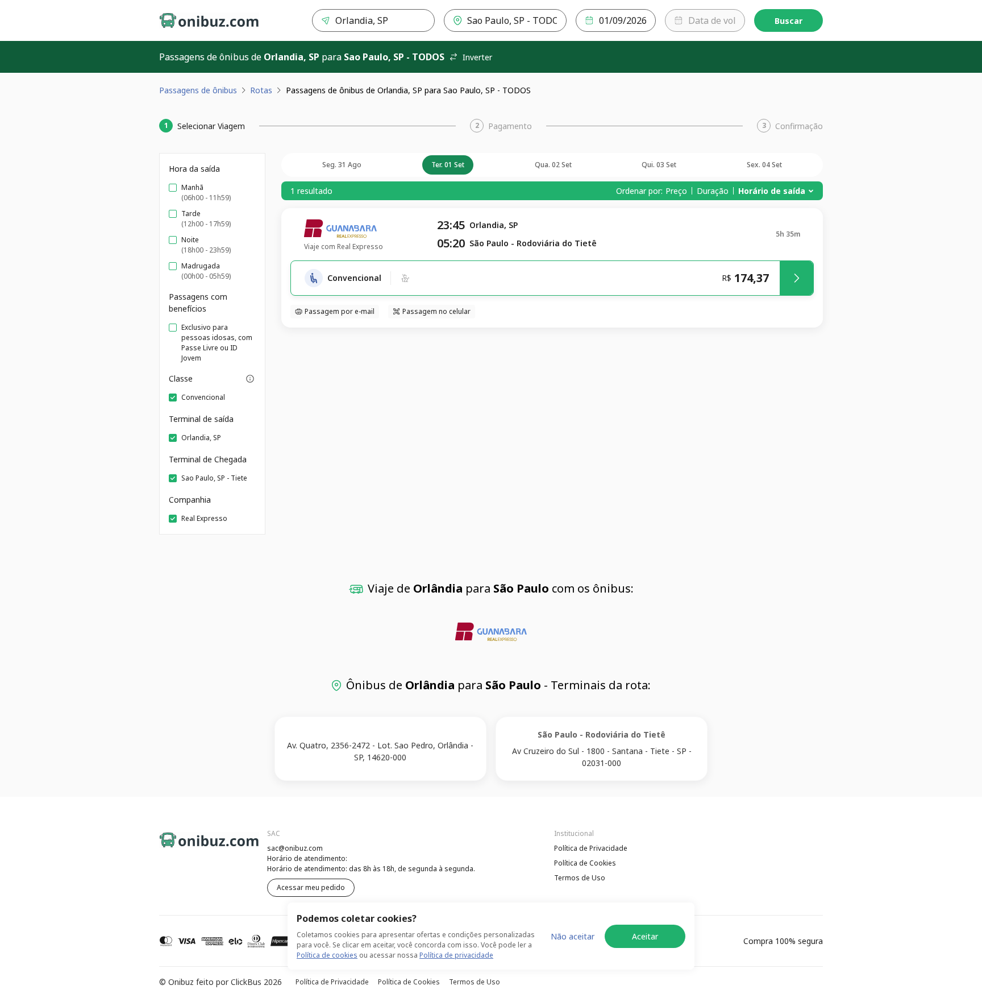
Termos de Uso (579, 878)
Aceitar (645, 936)
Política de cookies (327, 955)
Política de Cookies (585, 863)
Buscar (788, 20)
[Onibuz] (209, 20)
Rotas (261, 90)
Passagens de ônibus (198, 90)
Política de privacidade (456, 955)
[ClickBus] (190, 847)
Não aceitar (572, 936)
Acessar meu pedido (311, 887)
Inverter (477, 57)
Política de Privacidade (590, 848)
